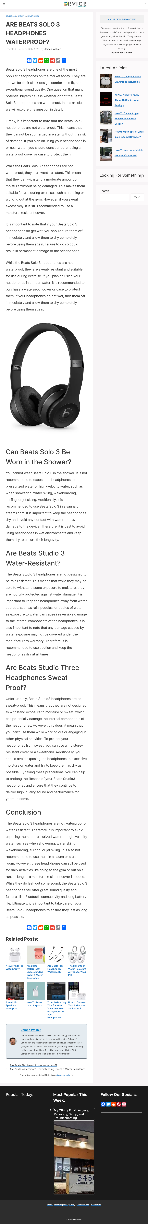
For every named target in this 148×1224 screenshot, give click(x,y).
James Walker (31, 1030)
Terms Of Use (83, 1205)
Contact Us (96, 1205)
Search (104, 191)
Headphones (33, 16)
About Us (58, 1205)
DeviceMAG (11, 16)
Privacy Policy (69, 1205)
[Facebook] (29, 61)
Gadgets (22, 16)
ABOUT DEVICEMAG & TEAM (122, 19)
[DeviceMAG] (75, 4)
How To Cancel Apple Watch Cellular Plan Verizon (126, 118)
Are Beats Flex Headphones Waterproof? (33, 1065)
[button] (146, 4)
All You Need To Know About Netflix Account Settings (127, 100)
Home (50, 1205)
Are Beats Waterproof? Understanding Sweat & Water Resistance (47, 1069)
